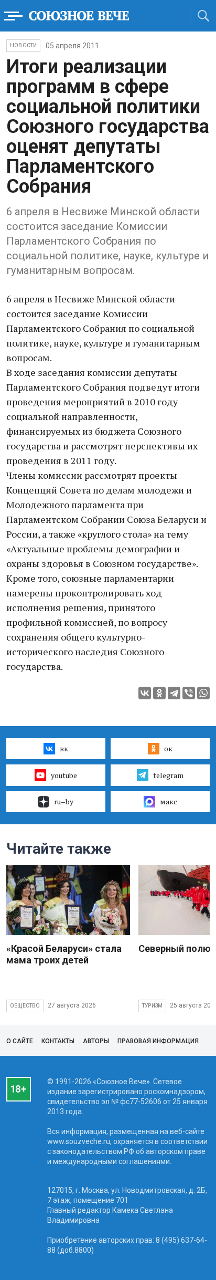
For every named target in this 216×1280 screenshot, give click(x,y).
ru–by (63, 801)
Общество (25, 1006)
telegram (168, 775)
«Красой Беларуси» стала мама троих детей (64, 954)
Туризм (152, 1006)
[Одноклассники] (159, 693)
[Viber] (188, 693)
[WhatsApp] (203, 693)
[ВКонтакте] (144, 693)
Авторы (96, 1041)
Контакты (57, 1041)
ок (168, 748)
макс (168, 801)
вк (64, 748)
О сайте (19, 1041)
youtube (64, 775)
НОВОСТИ (23, 45)
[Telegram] (174, 693)
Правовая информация (158, 1041)
